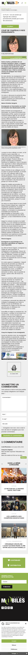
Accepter (14, 641)
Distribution (15, 565)
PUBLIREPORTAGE (17, 541)
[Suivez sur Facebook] (2, 608)
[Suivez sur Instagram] (8, 608)
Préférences (14, 649)
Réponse (23, 457)
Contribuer (15, 560)
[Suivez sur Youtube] (5, 608)
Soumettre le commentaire (12, 435)
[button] (26, 623)
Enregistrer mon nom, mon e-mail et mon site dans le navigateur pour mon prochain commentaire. (13, 430)
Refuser (14, 645)
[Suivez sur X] (11, 608)
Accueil (3, 8)
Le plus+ (8, 8)
